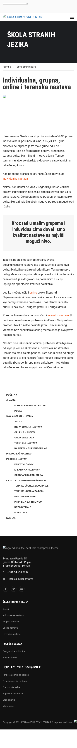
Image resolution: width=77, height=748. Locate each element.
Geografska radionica (28, 475)
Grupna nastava (24, 432)
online (33, 292)
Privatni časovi (24, 464)
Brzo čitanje (22, 507)
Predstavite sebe (24, 496)
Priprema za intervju (28, 501)
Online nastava (24, 437)
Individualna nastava (28, 427)
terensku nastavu (58, 315)
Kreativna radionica (27, 469)
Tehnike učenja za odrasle (31, 485)
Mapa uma (20, 512)
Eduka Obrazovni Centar (29, 405)
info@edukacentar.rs (21, 578)
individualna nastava (15, 178)
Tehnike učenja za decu (29, 491)
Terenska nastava (25, 443)
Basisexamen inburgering (30, 448)
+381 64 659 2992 (17, 572)
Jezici (18, 421)
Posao (18, 411)
